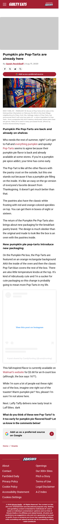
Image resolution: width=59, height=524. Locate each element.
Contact (6, 470)
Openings (41, 465)
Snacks (14, 446)
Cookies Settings (11, 497)
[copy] (20, 69)
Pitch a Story (43, 476)
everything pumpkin (26, 144)
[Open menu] (4, 4)
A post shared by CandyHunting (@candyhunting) (29, 358)
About (5, 465)
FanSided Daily (10, 476)
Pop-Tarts (8, 148)
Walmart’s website (13, 372)
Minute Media (17, 504)
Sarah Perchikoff (14, 63)
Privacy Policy (10, 481)
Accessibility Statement (15, 491)
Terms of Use (43, 481)
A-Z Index (41, 491)
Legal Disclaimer (45, 486)
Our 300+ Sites (44, 470)
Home (5, 446)
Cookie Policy (9, 486)
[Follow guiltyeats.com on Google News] (52, 434)
